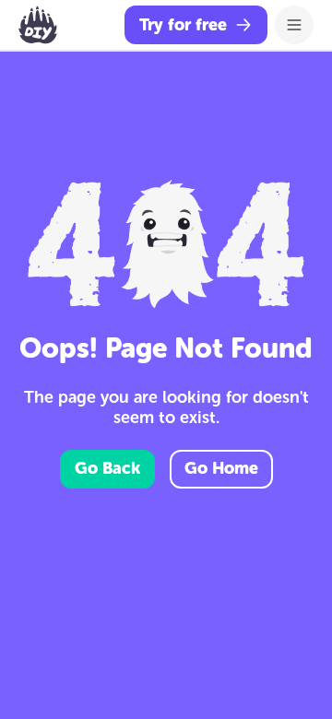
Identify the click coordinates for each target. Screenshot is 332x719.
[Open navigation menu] (294, 25)
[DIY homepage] (37, 25)
